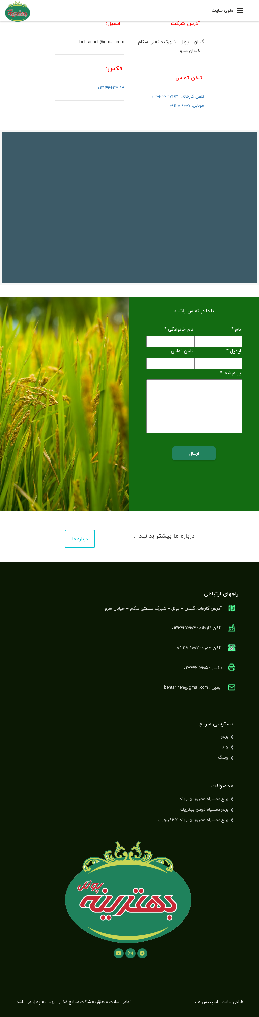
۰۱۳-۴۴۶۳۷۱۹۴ (111, 87)
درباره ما (80, 539)
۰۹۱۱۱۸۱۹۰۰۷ (180, 105)
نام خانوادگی (178, 329)
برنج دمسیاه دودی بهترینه (204, 809)
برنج (224, 736)
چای (224, 747)
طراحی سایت (232, 1002)
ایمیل (233, 351)
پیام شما (230, 373)
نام (236, 329)
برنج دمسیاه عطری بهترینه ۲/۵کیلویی (193, 819)
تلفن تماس (182, 351)
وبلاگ (223, 757)
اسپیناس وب (206, 1002)
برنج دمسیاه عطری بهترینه (204, 798)
